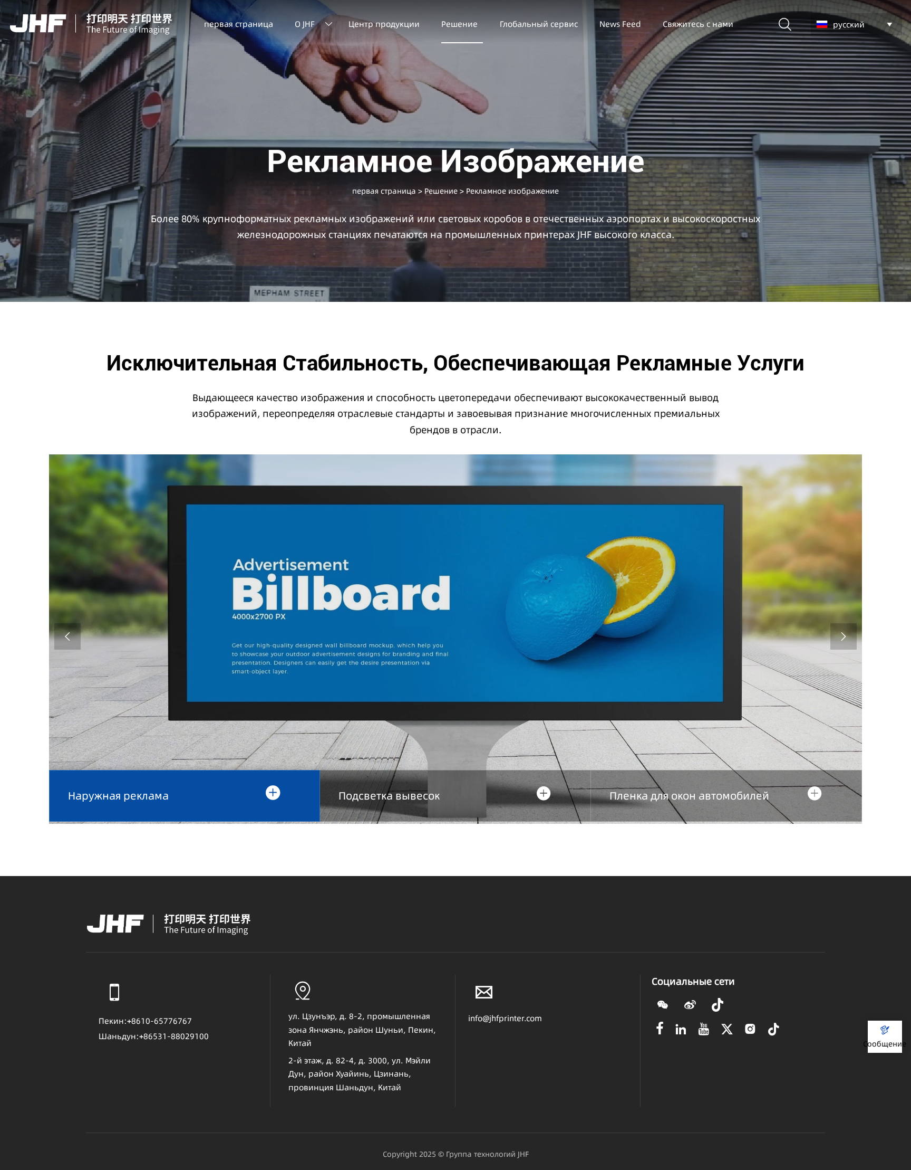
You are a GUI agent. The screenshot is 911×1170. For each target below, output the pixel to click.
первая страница (384, 191)
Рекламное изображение (512, 191)
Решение (441, 191)
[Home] (91, 24)
